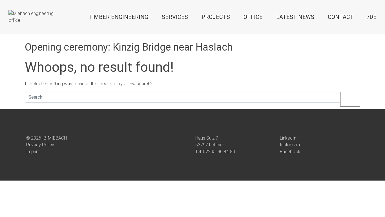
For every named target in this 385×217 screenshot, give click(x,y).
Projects (216, 17)
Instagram (290, 144)
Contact (341, 17)
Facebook (290, 151)
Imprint (33, 151)
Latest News (295, 17)
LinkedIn (288, 138)
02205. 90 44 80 (219, 151)
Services (175, 17)
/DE (372, 17)
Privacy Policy (40, 144)
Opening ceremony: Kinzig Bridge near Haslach (129, 47)
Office (253, 17)
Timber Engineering (118, 17)
